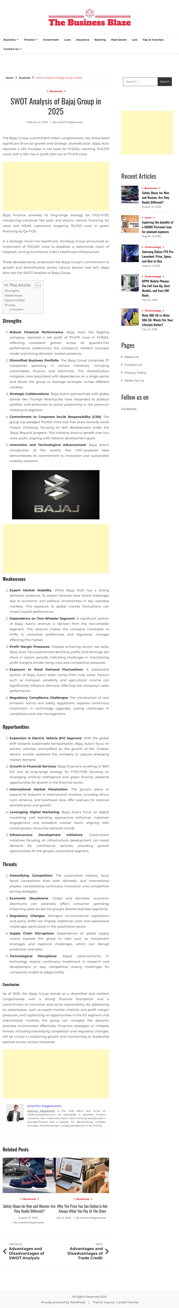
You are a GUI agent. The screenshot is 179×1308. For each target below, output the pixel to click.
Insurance (82, 39)
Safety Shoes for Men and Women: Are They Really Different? (29, 1208)
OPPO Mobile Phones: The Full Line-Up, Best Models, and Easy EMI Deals (156, 288)
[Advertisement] (56, 186)
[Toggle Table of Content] (36, 285)
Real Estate (119, 39)
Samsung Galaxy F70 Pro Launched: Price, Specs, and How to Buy (157, 256)
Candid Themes (127, 1302)
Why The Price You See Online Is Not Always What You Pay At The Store (82, 1208)
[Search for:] (140, 81)
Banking (100, 39)
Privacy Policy (135, 373)
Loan (67, 39)
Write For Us (134, 381)
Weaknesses (13, 295)
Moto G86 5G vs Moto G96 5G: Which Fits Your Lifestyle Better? (157, 320)
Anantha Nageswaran (70, 122)
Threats (10, 305)
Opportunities (15, 300)
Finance (29, 39)
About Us (131, 357)
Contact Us (11, 49)
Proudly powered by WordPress (63, 1302)
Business (9, 39)
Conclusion (16, 309)
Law (134, 39)
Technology (153, 247)
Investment (51, 39)
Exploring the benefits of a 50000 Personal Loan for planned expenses (157, 227)
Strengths (12, 290)
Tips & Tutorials (153, 39)
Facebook (129, 409)
